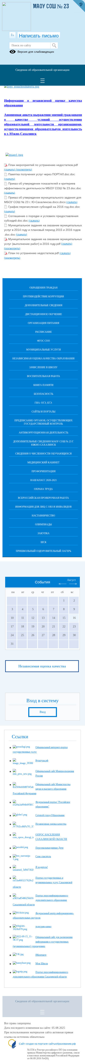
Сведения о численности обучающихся (43, 453)
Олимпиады (43, 524)
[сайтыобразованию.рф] (79, 6)
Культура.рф (41, 760)
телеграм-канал (43, 926)
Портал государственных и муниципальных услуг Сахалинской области (42, 882)
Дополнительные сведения (43, 305)
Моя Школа (41, 963)
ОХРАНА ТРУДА (43, 489)
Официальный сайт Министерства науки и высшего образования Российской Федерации (41, 789)
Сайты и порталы (43, 411)
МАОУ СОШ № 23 (51, 7)
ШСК (43, 542)
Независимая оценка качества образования (43, 358)
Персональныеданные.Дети (49, 847)
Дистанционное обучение (43, 314)
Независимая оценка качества (42, 666)
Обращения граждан (44, 287)
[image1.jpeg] (14, 155)
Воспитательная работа (43, 376)
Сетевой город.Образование (50, 815)
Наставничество (43, 515)
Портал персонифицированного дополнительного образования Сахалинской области (40, 900)
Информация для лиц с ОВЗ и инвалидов (43, 506)
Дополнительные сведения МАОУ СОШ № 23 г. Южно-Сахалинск (43, 443)
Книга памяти (43, 385)
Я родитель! (41, 867)
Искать (54, 45)
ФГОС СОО (43, 340)
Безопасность (43, 393)
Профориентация (43, 471)
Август (71, 580)
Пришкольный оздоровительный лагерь (43, 551)
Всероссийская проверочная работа (43, 497)
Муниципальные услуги (43, 349)
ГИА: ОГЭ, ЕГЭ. (43, 402)
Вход (43, 712)
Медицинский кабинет (43, 462)
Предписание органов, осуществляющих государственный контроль (43, 422)
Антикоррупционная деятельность (43, 432)
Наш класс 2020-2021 (43, 480)
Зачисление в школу (43, 367)
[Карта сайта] (12, 35)
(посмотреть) (24, 169)
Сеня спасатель (43, 856)
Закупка (44, 533)
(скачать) (10, 169)
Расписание (43, 332)
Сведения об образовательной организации (42, 69)
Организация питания (43, 323)
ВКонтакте (40, 954)
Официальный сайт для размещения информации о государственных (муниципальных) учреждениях (43, 942)
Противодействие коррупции (43, 296)
